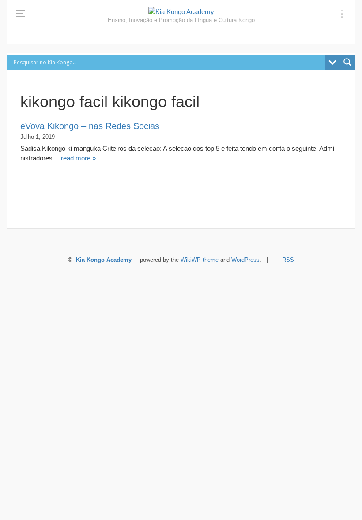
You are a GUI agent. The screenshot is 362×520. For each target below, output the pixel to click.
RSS (288, 260)
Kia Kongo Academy (104, 260)
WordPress (245, 260)
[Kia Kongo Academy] (181, 12)
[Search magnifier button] (347, 62)
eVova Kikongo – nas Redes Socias (89, 126)
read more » (78, 158)
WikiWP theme (200, 260)
